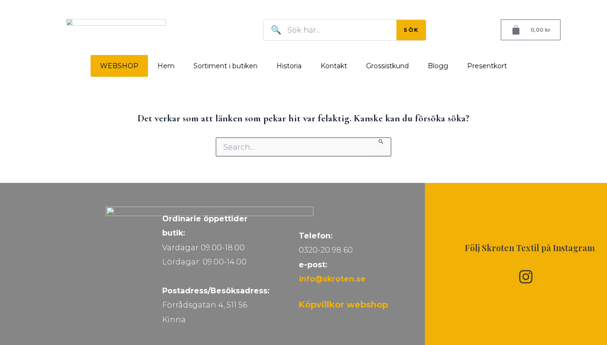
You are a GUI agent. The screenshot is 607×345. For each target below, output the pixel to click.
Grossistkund (387, 66)
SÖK (411, 30)
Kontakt (334, 66)
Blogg (438, 66)
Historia (289, 66)
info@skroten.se (332, 278)
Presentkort (487, 66)
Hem (166, 66)
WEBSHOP (119, 66)
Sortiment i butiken (225, 66)
